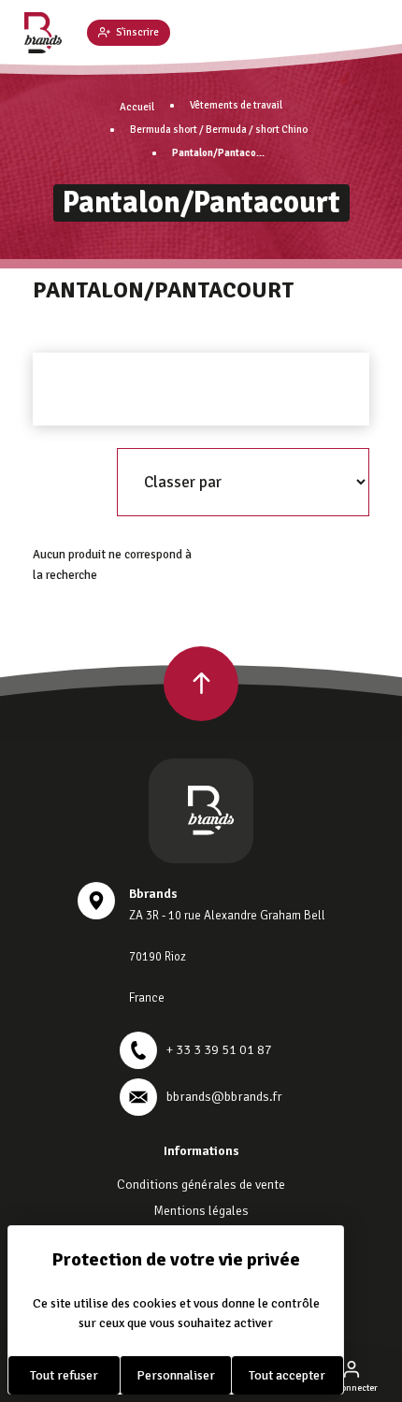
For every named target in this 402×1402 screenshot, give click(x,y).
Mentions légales (201, 1211)
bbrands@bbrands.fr (224, 1097)
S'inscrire (137, 32)
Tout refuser (64, 1375)
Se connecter (351, 1388)
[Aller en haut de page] (201, 683)
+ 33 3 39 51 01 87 (219, 1050)
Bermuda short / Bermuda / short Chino (219, 129)
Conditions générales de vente (201, 1184)
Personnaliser (175, 1375)
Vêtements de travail (236, 105)
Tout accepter (287, 1375)
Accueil (137, 107)
